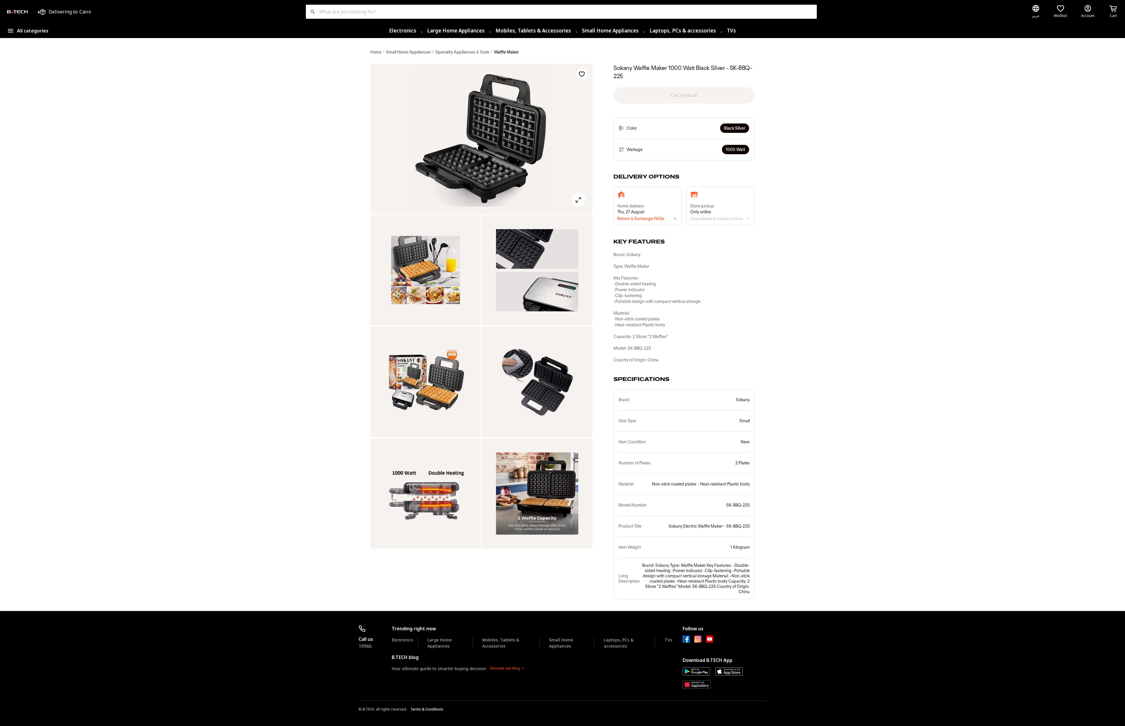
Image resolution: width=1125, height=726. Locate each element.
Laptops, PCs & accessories (683, 30)
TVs (731, 30)
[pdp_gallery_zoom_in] (481, 139)
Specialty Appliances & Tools (462, 52)
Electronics (402, 30)
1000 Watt (735, 149)
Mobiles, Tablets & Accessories (533, 30)
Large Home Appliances (456, 30)
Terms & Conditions (426, 709)
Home (375, 52)
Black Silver (734, 128)
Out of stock (684, 95)
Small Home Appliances (610, 30)
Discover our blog (505, 668)
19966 (365, 646)
